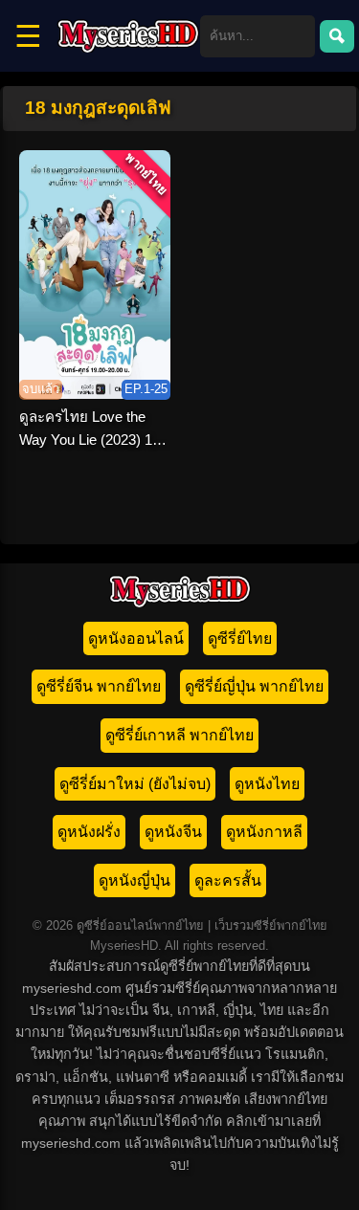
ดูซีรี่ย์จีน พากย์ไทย (98, 686)
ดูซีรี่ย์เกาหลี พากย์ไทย (179, 735)
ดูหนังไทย (267, 784)
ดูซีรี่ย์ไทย (240, 638)
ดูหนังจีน (173, 832)
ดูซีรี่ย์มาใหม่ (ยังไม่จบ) (135, 784)
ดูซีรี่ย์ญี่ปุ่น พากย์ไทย (254, 686)
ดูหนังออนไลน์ (136, 638)
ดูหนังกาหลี (264, 832)
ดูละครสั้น (227, 880)
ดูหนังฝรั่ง (89, 832)
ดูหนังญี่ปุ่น (134, 880)
